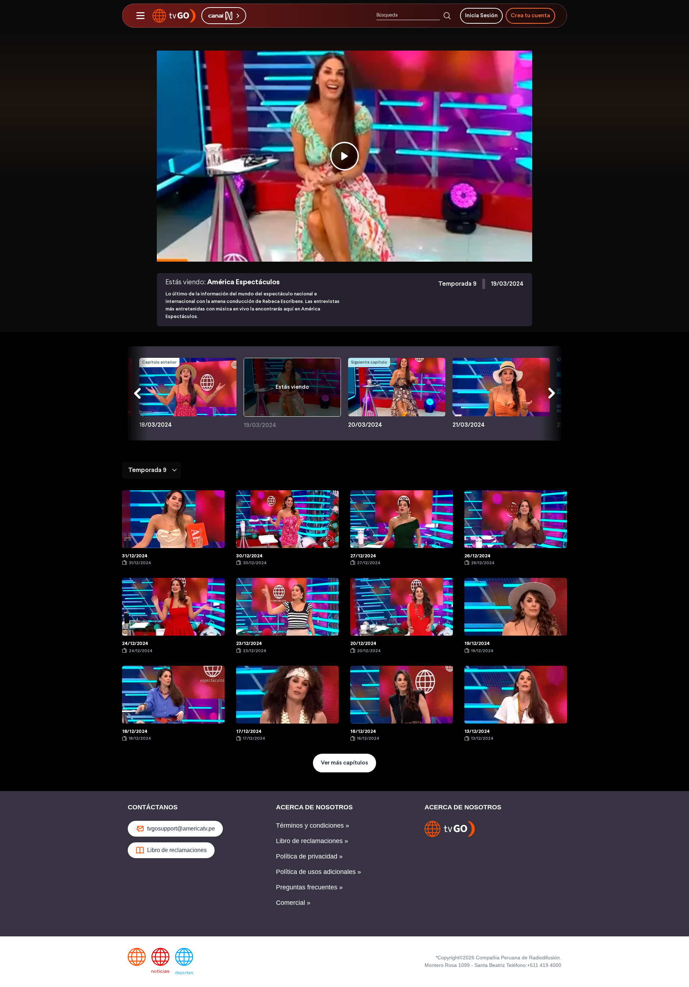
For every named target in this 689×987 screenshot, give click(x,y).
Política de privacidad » (309, 856)
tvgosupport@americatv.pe (181, 828)
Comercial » (293, 902)
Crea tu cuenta (530, 15)
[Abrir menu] (140, 15)
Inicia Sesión (481, 15)
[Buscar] (447, 15)
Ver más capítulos (344, 763)
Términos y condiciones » (312, 825)
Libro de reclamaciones (177, 850)
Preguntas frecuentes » (309, 887)
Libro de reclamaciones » (312, 841)
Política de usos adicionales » (318, 871)
